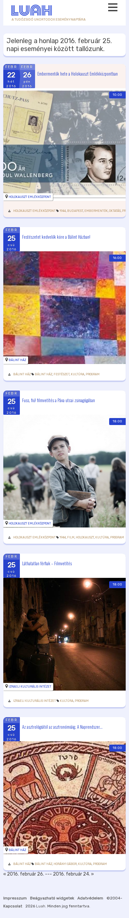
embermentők (96, 211)
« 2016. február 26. (23, 874)
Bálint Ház (17, 360)
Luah (40, 906)
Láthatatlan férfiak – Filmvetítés (47, 563)
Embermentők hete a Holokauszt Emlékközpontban (77, 73)
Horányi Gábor (65, 864)
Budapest (75, 211)
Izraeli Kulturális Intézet (30, 686)
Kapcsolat (12, 906)
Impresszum (15, 898)
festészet (61, 374)
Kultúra (77, 374)
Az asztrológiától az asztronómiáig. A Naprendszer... (62, 726)
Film (70, 537)
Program (93, 374)
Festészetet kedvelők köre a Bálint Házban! (56, 236)
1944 (63, 211)
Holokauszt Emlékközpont (30, 197)
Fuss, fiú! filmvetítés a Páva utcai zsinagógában (58, 400)
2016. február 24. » (73, 874)
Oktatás (115, 211)
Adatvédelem (90, 898)
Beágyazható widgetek (52, 898)
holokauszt (85, 537)
